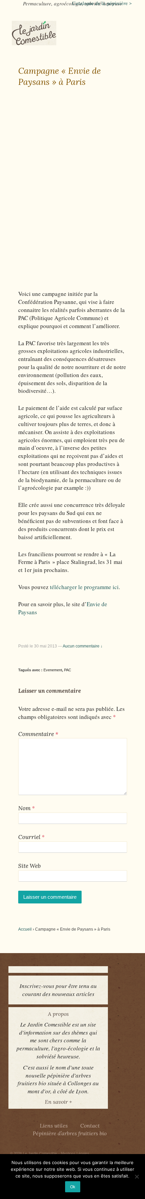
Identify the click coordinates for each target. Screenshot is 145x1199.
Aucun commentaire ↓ (83, 646)
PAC (67, 670)
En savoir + (58, 1101)
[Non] (136, 1176)
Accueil (25, 929)
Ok (72, 1187)
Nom (24, 808)
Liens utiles (54, 1125)
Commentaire (38, 734)
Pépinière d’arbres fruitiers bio (70, 1133)
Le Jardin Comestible (40, 1153)
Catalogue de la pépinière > (102, 3)
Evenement (53, 670)
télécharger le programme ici (84, 587)
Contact (90, 1125)
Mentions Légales (75, 1153)
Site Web (29, 866)
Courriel (29, 837)
